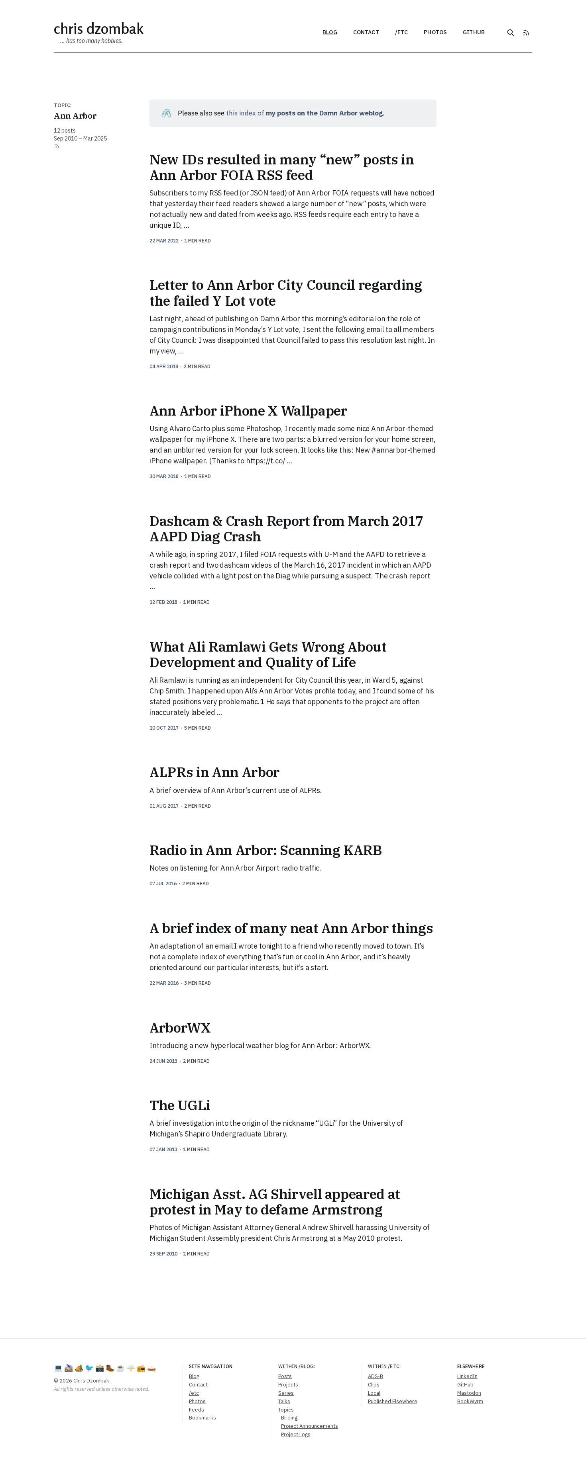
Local (374, 1393)
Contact (366, 32)
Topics (286, 1409)
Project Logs (296, 1434)
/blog (306, 1366)
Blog (329, 32)
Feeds (196, 1409)
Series (286, 1393)
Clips (374, 1384)
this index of (304, 112)
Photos (435, 32)
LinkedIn (467, 1376)
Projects (288, 1384)
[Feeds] (526, 33)
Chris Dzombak (98, 28)
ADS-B (375, 1376)
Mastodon (469, 1393)
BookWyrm (470, 1401)
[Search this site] (511, 33)
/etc (401, 32)
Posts (285, 1376)
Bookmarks (202, 1417)
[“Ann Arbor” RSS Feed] (56, 146)
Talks (284, 1401)
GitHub (474, 32)
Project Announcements (309, 1426)
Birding (289, 1417)
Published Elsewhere (392, 1401)
